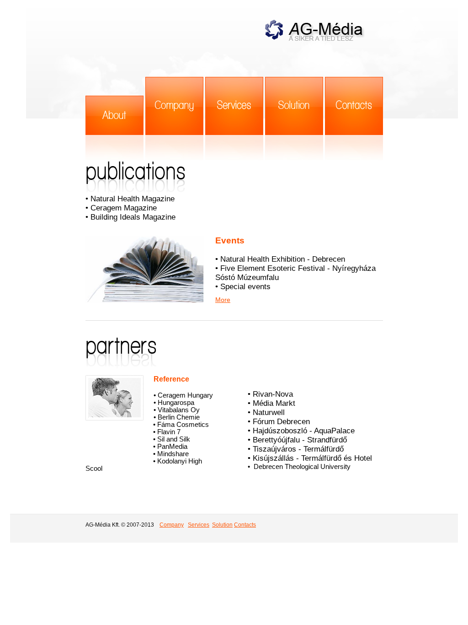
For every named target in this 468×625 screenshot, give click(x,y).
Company (172, 525)
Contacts (245, 525)
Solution (222, 525)
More (222, 299)
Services (198, 525)
